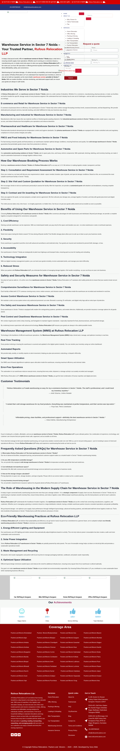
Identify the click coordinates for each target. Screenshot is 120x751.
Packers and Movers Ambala (20, 642)
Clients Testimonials (72, 22)
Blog (68, 57)
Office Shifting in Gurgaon (97, 597)
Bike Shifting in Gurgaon (47, 597)
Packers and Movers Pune (92, 661)
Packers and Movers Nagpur (92, 642)
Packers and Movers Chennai (46, 647)
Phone (93, 47)
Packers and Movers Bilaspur (46, 637)
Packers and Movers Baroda (19, 657)
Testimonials (72, 702)
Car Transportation (72, 43)
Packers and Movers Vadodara (70, 671)
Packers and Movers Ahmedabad (21, 633)
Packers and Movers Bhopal (19, 661)
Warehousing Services (55, 725)
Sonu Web (94, 747)
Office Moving (71, 33)
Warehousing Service (73, 47)
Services (66, 27)
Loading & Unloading (73, 38)
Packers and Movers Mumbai (93, 637)
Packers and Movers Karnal (45, 671)
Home (65, 13)
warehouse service (39, 77)
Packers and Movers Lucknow (69, 666)
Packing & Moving (72, 36)
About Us (66, 16)
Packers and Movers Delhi (45, 661)
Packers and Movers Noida (92, 652)
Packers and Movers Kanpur (92, 676)
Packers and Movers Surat (19, 676)
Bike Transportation (72, 40)
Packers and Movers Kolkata (69, 657)
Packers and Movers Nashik (92, 647)
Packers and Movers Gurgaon (69, 637)
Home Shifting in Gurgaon (72, 597)
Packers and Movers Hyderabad (70, 652)
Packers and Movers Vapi (19, 680)
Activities (66, 53)
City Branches (72, 711)
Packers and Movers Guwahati (69, 642)
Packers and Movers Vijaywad (69, 676)
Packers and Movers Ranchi (19, 671)
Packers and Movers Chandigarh (47, 642)
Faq (68, 24)
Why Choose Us (72, 19)
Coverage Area (68, 63)
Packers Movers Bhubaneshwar (47, 633)
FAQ (69, 706)
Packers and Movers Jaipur (92, 671)
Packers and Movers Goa (68, 633)
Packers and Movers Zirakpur (46, 676)
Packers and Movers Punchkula (47, 680)
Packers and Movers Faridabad (46, 666)
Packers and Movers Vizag (68, 680)
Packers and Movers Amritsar (20, 647)
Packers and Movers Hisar (68, 647)
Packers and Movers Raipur (92, 666)
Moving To (95, 60)
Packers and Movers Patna (92, 657)
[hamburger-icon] (81, 13)
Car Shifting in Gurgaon (22, 597)
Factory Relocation (72, 45)
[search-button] (88, 18)
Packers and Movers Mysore (92, 633)
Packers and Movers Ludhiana (69, 661)
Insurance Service (72, 50)
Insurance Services (54, 730)
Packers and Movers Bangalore (20, 652)
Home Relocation (72, 31)
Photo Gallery (71, 59)
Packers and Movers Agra (19, 637)
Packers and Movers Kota (92, 680)
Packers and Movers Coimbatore (47, 657)
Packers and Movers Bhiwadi (20, 666)
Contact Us (67, 65)
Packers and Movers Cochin (46, 652)
